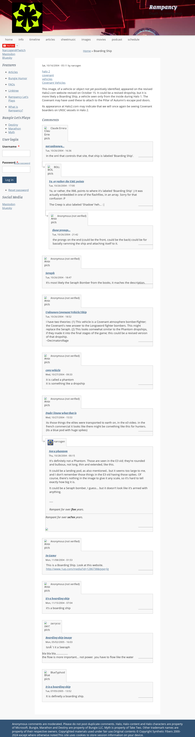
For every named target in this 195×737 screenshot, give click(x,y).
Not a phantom (58, 451)
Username (11, 146)
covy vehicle (53, 370)
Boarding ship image (59, 637)
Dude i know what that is (61, 413)
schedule (133, 39)
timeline (34, 39)
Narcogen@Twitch (14, 50)
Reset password (18, 190)
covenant (48, 75)
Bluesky (7, 58)
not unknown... (55, 146)
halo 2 (46, 71)
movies (101, 39)
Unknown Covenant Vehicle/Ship (66, 312)
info (21, 39)
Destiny (13, 125)
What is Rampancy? (15, 108)
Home (87, 51)
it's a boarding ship (57, 598)
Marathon (14, 128)
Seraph (50, 273)
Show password (22, 163)
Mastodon (8, 54)
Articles (13, 72)
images (86, 39)
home (9, 39)
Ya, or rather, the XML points (66, 181)
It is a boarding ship (58, 687)
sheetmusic (68, 39)
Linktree (13, 90)
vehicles (47, 79)
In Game (51, 555)
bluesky (7, 208)
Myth (11, 132)
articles (50, 39)
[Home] (27, 17)
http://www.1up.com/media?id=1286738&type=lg (77, 569)
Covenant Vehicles (54, 83)
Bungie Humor (17, 78)
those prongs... (61, 230)
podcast (117, 39)
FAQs (11, 84)
